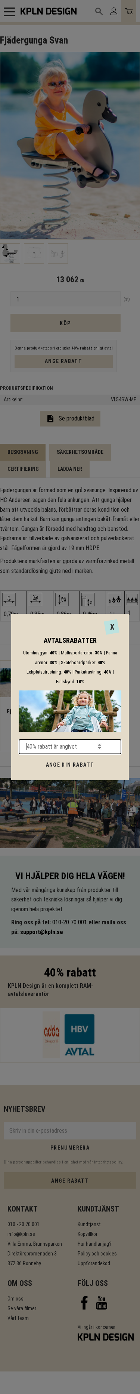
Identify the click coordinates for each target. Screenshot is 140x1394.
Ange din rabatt (70, 765)
